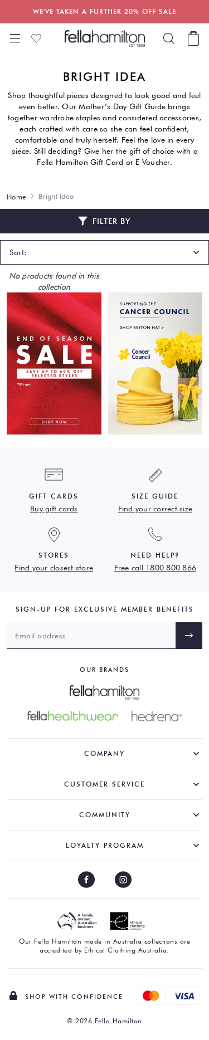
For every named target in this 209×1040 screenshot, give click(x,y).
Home (16, 196)
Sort (16, 252)
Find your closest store (53, 567)
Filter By (111, 221)
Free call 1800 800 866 (155, 567)
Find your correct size (155, 508)
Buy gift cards (54, 508)
